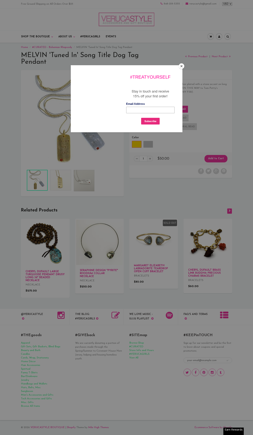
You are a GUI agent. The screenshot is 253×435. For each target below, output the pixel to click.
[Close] (181, 66)
